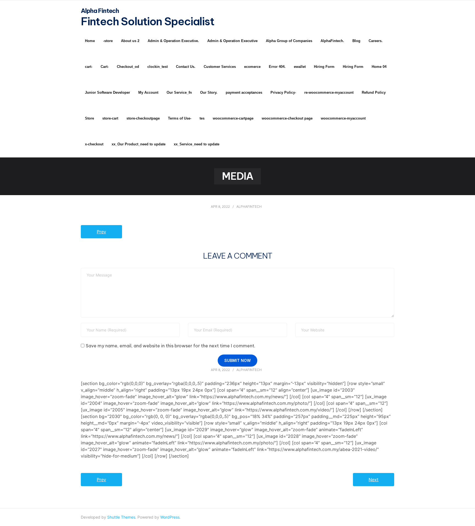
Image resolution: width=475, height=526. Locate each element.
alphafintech (249, 206)
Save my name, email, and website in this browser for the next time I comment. (170, 345)
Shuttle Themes (121, 517)
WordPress (169, 517)
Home (90, 41)
